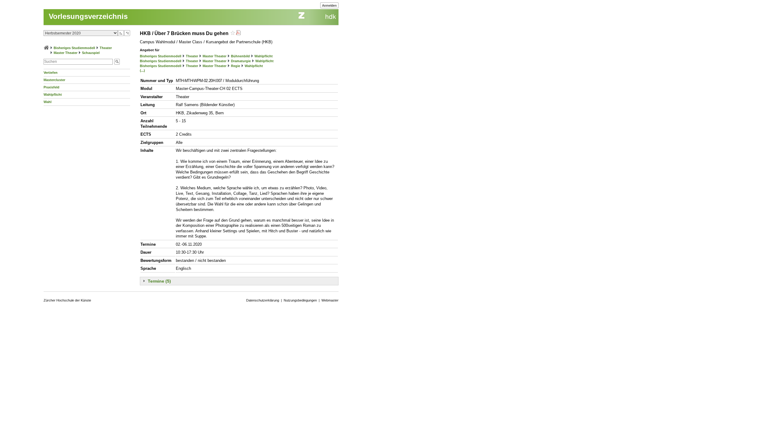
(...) (142, 70)
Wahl (47, 102)
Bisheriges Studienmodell (74, 48)
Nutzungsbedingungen (300, 300)
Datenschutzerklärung (262, 300)
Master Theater (65, 53)
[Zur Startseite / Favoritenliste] (46, 48)
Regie (235, 66)
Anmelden (329, 5)
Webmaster (330, 300)
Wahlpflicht (53, 94)
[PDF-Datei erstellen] (238, 33)
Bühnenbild (240, 56)
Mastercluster (54, 80)
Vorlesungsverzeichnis (88, 16)
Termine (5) (159, 281)
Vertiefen (51, 72)
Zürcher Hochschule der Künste (67, 300)
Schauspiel (91, 53)
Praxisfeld (51, 87)
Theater (106, 48)
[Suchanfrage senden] (117, 62)
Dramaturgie (241, 61)
